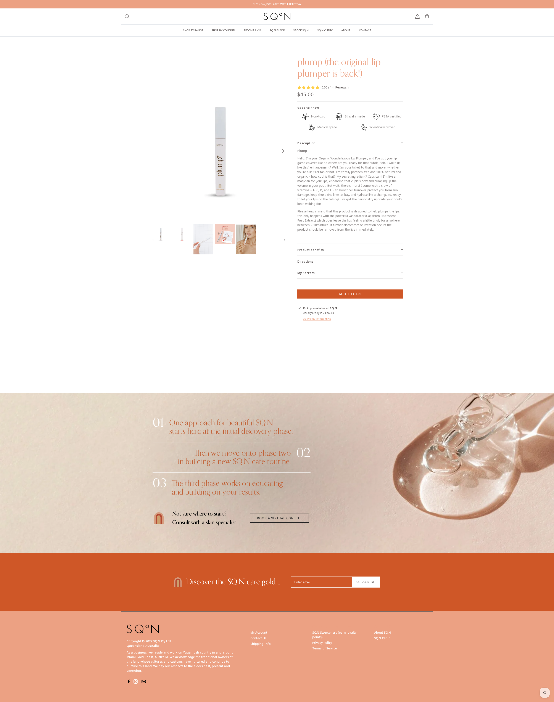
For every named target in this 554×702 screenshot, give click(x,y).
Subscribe (365, 582)
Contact (365, 30)
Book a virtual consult (279, 518)
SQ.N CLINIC (325, 30)
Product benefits (310, 250)
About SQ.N (382, 632)
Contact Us (258, 638)
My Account (258, 632)
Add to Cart (350, 294)
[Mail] (144, 681)
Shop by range (193, 30)
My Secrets (306, 273)
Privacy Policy (322, 643)
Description (306, 143)
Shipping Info (260, 644)
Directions (305, 261)
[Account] (416, 16)
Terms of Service (324, 648)
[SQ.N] (277, 16)
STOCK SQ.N (301, 30)
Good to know (308, 108)
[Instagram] (136, 681)
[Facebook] (129, 681)
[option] (219, 151)
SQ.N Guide (277, 30)
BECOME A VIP (252, 30)
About (345, 30)
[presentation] (153, 239)
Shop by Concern (223, 30)
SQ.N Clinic (382, 638)
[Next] (283, 151)
